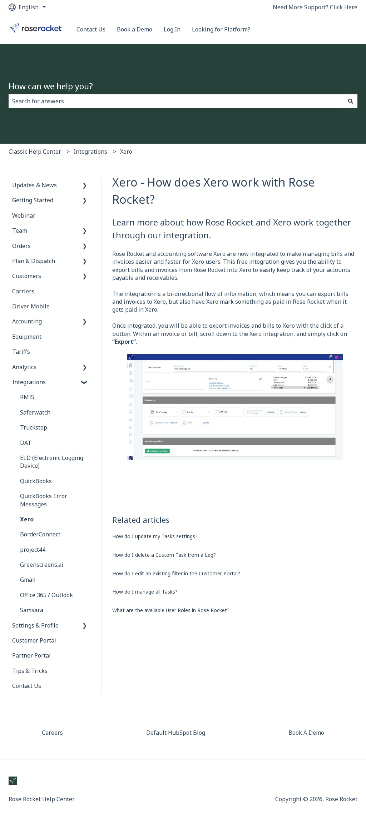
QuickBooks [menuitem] (36, 481)
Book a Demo (134, 29)
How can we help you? (51, 86)
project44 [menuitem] (32, 550)
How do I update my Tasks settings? (155, 536)
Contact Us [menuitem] (26, 686)
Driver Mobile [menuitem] (31, 306)
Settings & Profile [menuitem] (35, 625)
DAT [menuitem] (25, 443)
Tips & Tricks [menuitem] (30, 671)
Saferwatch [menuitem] (35, 412)
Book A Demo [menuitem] (306, 733)
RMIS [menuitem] (27, 397)
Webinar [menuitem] (23, 215)
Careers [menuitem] (52, 733)
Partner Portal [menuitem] (31, 655)
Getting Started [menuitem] (32, 200)
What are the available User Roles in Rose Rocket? (170, 610)
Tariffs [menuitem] (21, 352)
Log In (172, 29)
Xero (126, 151)
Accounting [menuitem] (27, 321)
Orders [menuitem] (21, 246)
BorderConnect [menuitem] (40, 534)
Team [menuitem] (19, 230)
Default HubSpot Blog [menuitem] (175, 733)
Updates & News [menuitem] (34, 185)
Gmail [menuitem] (28, 580)
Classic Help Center (35, 151)
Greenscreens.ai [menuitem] (41, 565)
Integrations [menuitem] (29, 382)
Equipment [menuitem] (26, 337)
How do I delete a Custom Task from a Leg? (164, 554)
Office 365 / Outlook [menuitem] (46, 595)
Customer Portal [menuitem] (34, 640)
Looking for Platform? (221, 29)
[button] (84, 185)
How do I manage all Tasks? (145, 591)
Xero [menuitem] (27, 519)
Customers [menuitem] (26, 276)
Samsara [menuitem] (31, 610)
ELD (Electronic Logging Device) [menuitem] (51, 462)
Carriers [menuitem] (23, 291)
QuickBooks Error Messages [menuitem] (43, 500)
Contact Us (90, 29)
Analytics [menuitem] (24, 367)
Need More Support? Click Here (315, 7)
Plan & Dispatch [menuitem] (33, 261)
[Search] (350, 101)
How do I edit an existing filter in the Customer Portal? (176, 573)
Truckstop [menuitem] (33, 427)
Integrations (90, 151)
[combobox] (176, 101)
